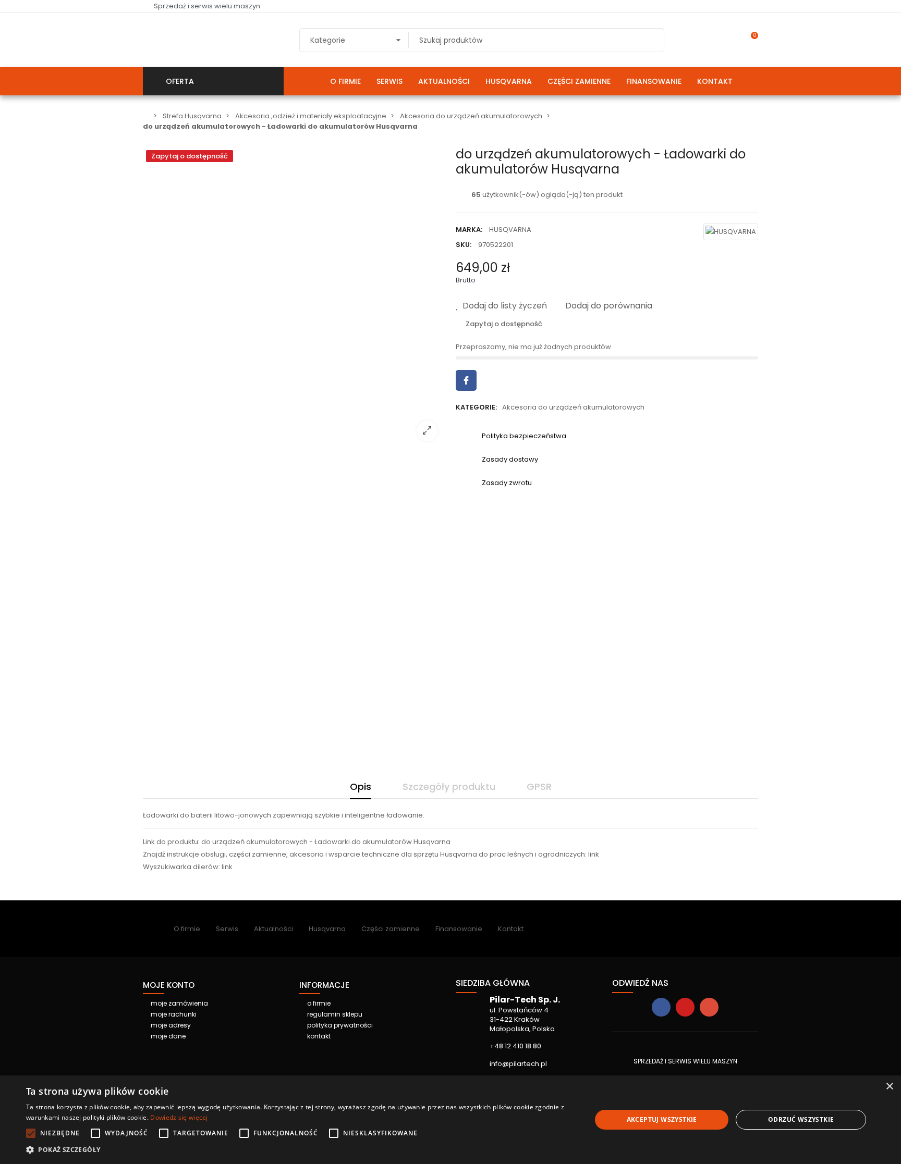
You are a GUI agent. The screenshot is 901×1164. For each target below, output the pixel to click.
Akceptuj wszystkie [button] (662, 1119)
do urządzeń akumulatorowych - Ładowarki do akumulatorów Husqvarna (326, 842)
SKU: (463, 245)
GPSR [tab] (539, 786)
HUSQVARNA (510, 229)
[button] (300, 1150)
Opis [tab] (360, 786)
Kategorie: (476, 407)
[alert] (450, 1119)
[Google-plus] (709, 1007)
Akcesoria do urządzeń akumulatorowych (573, 407)
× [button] (889, 1087)
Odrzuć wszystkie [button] (801, 1119)
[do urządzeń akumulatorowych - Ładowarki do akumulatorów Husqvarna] (294, 443)
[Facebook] (661, 1007)
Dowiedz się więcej (179, 1117)
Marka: (469, 229)
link (593, 854)
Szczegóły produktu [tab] (449, 786)
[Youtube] (685, 1007)
